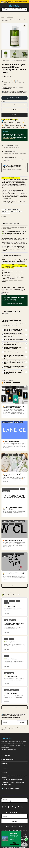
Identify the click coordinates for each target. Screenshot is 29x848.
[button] (2, 5)
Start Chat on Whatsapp (9, 138)
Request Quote (14, 843)
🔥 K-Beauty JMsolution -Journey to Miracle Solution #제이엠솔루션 (13, 406)
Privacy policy (14, 826)
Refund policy (7, 826)
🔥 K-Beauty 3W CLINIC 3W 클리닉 (12, 540)
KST (20, 745)
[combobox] (14, 9)
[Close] (19, 832)
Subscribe (14, 821)
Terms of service (21, 826)
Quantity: (3, 101)
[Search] (26, 9)
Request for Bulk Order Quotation (14, 98)
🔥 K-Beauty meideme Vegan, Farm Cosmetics (13, 474)
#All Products (10, 17)
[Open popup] (17, 81)
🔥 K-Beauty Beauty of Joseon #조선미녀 (14, 573)
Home (2, 17)
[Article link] (14, 401)
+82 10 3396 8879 (6, 785)
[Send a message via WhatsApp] (26, 839)
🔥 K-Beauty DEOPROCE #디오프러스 (13, 508)
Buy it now (14, 114)
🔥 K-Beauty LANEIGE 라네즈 (11, 441)
